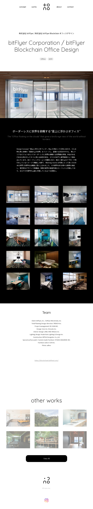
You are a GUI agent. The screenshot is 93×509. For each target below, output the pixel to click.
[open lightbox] (18, 194)
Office (43, 59)
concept (22, 7)
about (59, 7)
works (34, 7)
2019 (50, 59)
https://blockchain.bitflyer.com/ (46, 360)
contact (70, 7)
